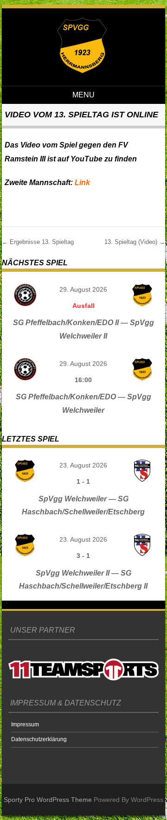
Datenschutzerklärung (39, 739)
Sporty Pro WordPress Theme (48, 799)
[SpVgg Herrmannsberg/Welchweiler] (82, 71)
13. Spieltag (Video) (134, 241)
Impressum (25, 724)
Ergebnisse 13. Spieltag (38, 241)
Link (82, 182)
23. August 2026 (83, 465)
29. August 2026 (83, 289)
